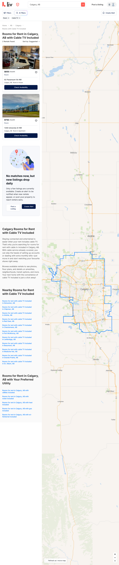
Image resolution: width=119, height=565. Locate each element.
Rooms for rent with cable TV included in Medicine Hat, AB (17, 350)
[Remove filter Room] (8, 18)
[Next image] (36, 57)
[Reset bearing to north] (115, 561)
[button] (18, 67)
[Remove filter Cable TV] (19, 18)
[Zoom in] (115, 554)
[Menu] (112, 4)
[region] (80, 293)
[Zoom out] (115, 557)
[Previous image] (6, 57)
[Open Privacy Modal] (17, 5)
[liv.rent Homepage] (7, 4)
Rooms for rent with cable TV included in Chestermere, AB (17, 326)
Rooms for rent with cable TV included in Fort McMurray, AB (17, 332)
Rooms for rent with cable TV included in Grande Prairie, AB (17, 356)
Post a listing (97, 4)
